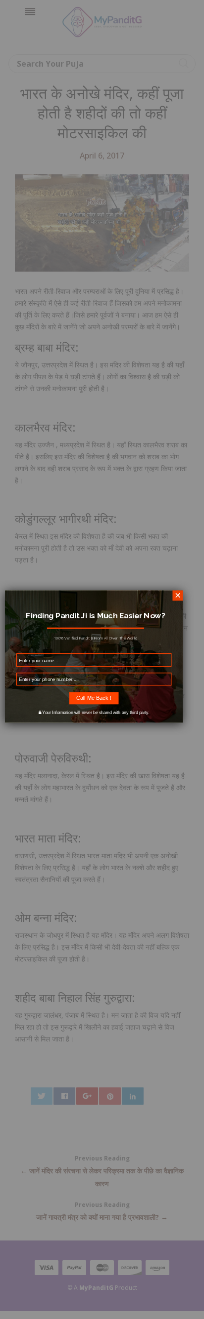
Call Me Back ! (94, 698)
